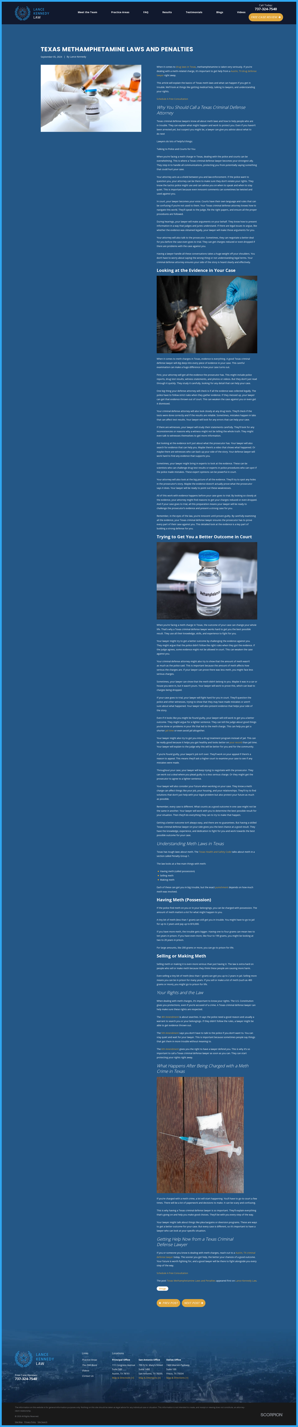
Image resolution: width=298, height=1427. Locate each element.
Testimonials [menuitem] (194, 12)
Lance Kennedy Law (245, 1280)
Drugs (162, 1288)
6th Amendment (170, 1049)
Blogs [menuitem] (219, 12)
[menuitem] (19, 1422)
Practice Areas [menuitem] (120, 12)
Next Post (192, 1303)
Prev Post (170, 1303)
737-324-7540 (266, 9)
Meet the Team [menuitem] (87, 12)
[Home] (32, 13)
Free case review (264, 17)
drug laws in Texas (186, 66)
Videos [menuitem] (241, 12)
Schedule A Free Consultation (172, 98)
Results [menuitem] (167, 12)
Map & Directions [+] (123, 1377)
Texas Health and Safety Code (215, 851)
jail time (169, 730)
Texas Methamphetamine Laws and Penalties (191, 1280)
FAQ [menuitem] (145, 12)
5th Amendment (170, 1033)
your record (236, 742)
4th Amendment (170, 1017)
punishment (221, 887)
